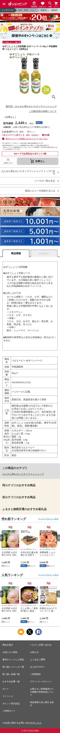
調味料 (44, 10)
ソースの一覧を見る (44, 181)
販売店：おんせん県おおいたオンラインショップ (31, 106)
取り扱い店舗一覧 (11, 674)
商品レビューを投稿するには (40, 191)
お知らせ (34, 652)
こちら (38, 723)
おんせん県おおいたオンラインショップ (23, 474)
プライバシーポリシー (41, 681)
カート (5, 689)
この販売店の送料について (43, 111)
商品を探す (7, 645)
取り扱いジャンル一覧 (13, 667)
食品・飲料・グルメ (27, 10)
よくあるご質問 (37, 659)
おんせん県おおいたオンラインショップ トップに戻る (28, 172)
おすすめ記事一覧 (11, 681)
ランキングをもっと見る (48, 519)
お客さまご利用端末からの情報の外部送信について (42, 692)
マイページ (7, 696)
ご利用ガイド (8, 711)
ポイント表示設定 (11, 703)
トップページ (8, 10)
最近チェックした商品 (13, 659)
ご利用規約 (35, 674)
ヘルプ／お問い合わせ (41, 645)
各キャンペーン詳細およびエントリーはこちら (27, 139)
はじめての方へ (37, 667)
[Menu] (4, 4)
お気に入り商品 (10, 652)
